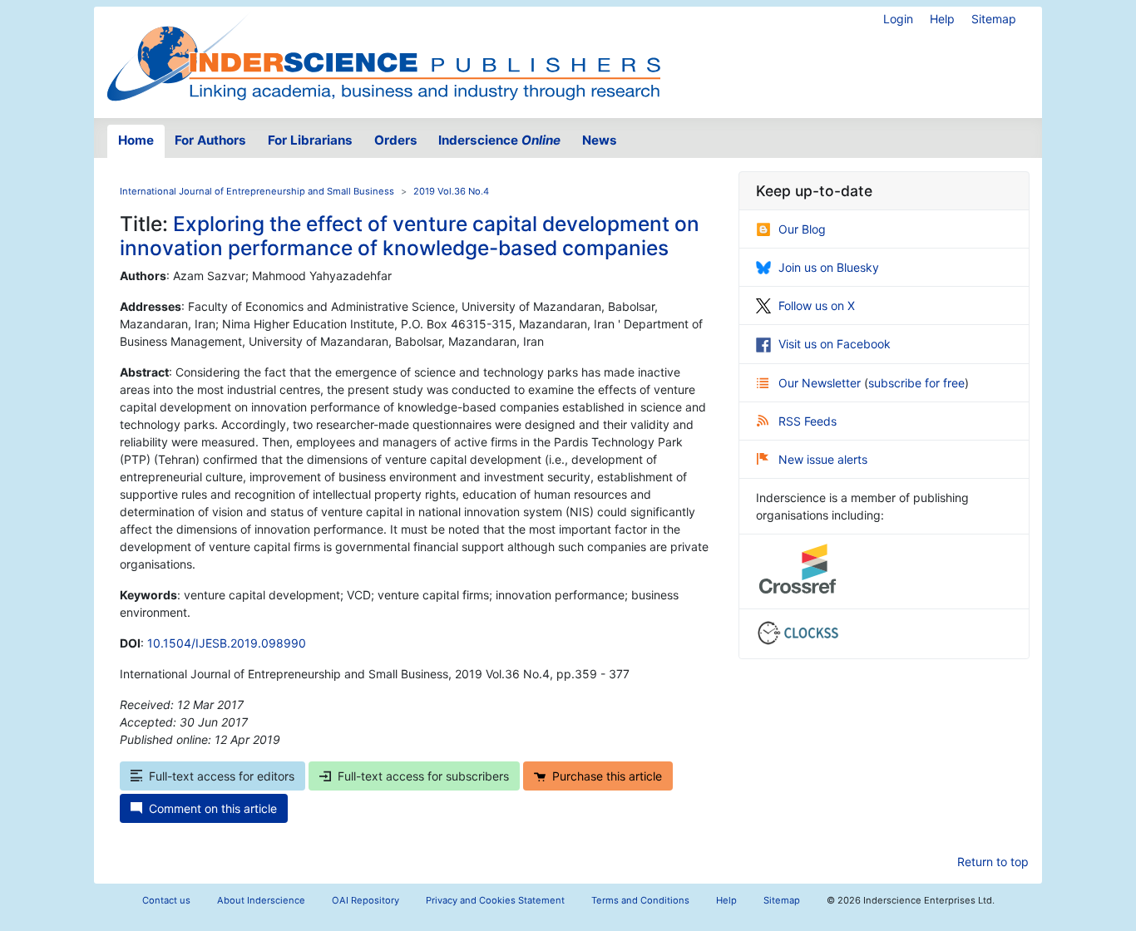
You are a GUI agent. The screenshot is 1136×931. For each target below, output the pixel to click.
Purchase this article (607, 776)
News (599, 140)
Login (898, 19)
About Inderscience (261, 900)
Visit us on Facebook (834, 344)
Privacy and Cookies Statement (495, 900)
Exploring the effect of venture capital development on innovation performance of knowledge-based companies (409, 235)
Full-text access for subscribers (423, 776)
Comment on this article (213, 808)
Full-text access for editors (221, 776)
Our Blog (802, 229)
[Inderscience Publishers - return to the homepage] (383, 56)
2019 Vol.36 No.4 (451, 191)
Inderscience (499, 140)
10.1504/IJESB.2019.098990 (226, 643)
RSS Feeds (807, 421)
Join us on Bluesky (828, 267)
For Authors (210, 140)
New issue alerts (822, 459)
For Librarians (310, 140)
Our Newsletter (821, 383)
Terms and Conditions (640, 900)
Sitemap (993, 19)
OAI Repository (365, 900)
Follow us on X (816, 305)
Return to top (993, 862)
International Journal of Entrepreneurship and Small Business (257, 191)
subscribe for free (916, 383)
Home (136, 140)
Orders (395, 140)
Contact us (166, 900)
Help (942, 19)
